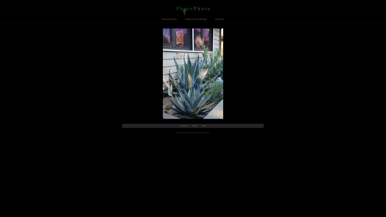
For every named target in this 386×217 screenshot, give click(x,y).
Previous (183, 126)
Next (204, 126)
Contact (219, 19)
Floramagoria (169, 19)
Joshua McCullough (196, 19)
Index (194, 126)
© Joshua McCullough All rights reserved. (193, 133)
